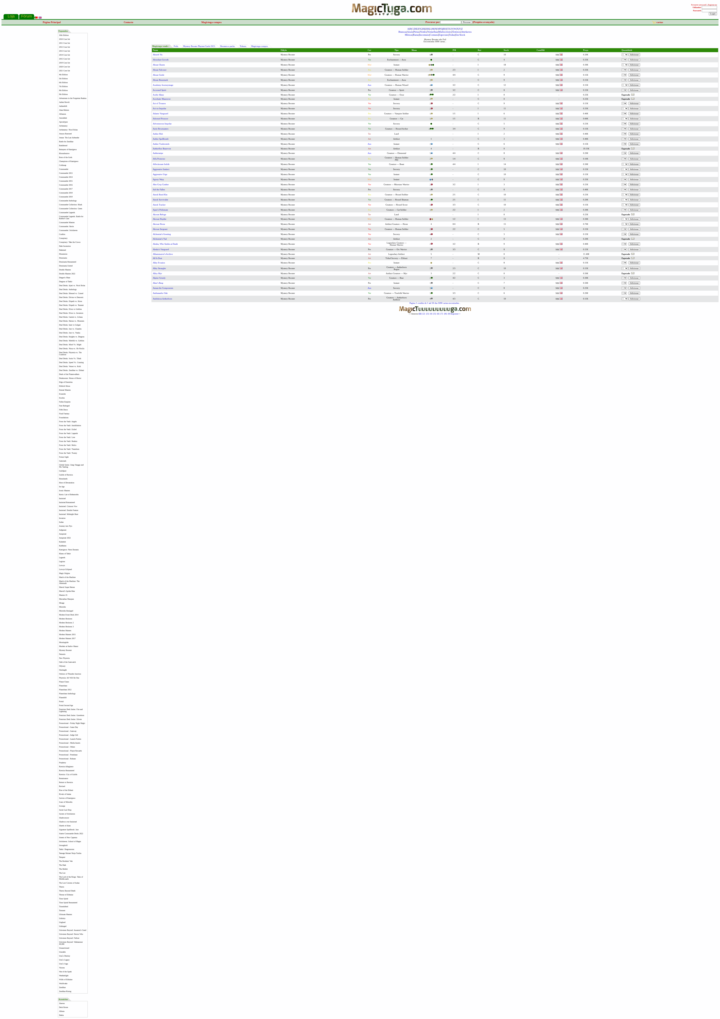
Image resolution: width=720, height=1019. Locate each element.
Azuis (410, 31)
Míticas (408, 34)
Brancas (402, 31)
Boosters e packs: (228, 46)
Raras (416, 34)
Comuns (434, 34)
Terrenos (456, 31)
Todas (452, 34)
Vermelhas (432, 31)
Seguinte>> (455, 314)
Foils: (176, 46)
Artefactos (466, 31)
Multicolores (445, 31)
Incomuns (424, 34)
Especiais (443, 34)
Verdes (423, 31)
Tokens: (243, 46)
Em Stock (460, 34)
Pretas (416, 31)
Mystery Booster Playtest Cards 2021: (199, 46)
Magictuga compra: (260, 46)
